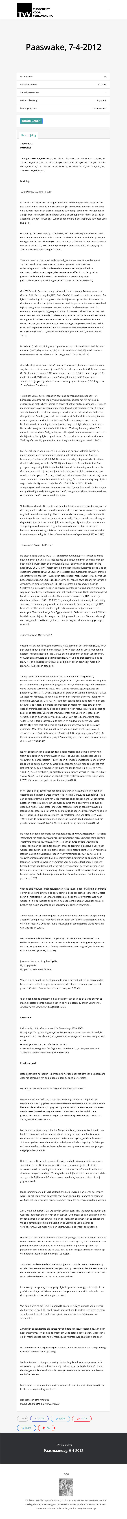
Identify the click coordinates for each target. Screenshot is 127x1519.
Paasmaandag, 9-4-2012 (63, 1448)
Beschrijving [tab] (28, 135)
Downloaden (31, 120)
